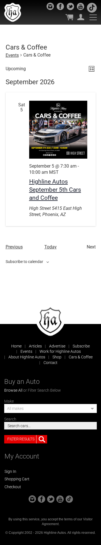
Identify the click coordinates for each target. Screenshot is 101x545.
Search (10, 419)
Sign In (10, 471)
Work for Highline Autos (60, 351)
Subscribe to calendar (24, 261)
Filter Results (20, 439)
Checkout (12, 487)
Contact (50, 362)
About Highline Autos (26, 357)
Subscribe (81, 346)
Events (12, 55)
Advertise (57, 346)
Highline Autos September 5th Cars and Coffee (55, 189)
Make (9, 401)
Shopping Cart (16, 479)
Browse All (13, 390)
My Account (80, 17)
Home (16, 346)
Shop (56, 357)
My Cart (69, 17)
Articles (35, 346)
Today (50, 247)
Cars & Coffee (81, 357)
